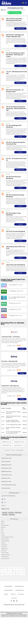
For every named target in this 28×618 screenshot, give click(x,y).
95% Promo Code (15, 284)
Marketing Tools (4, 548)
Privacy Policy (21, 594)
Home (2, 531)
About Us (6, 594)
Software (3, 535)
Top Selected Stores (19, 590)
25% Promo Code (15, 315)
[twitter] (13, 601)
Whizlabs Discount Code (6, 471)
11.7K (5, 502)
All (1, 568)
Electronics (3, 527)
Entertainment (4, 544)
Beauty (2, 523)
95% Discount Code (15, 303)
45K (4, 499)
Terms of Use (14, 598)
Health (2, 529)
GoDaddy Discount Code (19, 441)
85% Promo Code (15, 309)
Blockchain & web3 (5, 525)
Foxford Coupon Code (5, 461)
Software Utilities (4, 552)
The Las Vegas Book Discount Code (8, 484)
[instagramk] (16, 601)
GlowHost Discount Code (6, 468)
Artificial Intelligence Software (7, 537)
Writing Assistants (5, 556)
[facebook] (11, 601)
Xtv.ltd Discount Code (5, 488)
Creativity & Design (5, 540)
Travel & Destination (5, 558)
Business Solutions (5, 539)
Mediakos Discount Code (6, 464)
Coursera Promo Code (6, 445)
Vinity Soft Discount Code (6, 474)
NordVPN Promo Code (6, 441)
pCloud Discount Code (5, 478)
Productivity (3, 550)
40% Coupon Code (16, 291)
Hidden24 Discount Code (6, 458)
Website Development (5, 554)
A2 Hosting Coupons (19, 450)
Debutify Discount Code (6, 481)
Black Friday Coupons (19, 586)
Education (3, 542)
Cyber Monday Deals (8, 590)
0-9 (2, 576)
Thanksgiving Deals (8, 586)
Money (2, 533)
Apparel (2, 521)
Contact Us (13, 594)
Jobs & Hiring (4, 546)
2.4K (4, 505)
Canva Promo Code (18, 445)
